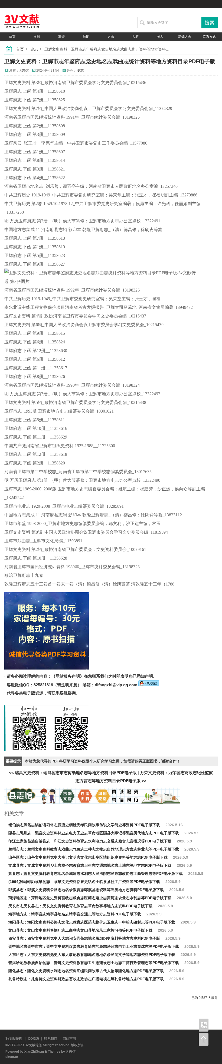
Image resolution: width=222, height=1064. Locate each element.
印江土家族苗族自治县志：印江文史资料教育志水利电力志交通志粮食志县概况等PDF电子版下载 (89, 841)
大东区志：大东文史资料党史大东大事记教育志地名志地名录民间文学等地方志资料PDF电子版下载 (91, 954)
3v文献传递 (13, 1038)
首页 (12, 37)
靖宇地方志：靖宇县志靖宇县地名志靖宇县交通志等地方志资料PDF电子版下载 (74, 914)
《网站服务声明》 (67, 676)
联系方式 (209, 37)
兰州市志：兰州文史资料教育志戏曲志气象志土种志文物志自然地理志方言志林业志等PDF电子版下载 (93, 849)
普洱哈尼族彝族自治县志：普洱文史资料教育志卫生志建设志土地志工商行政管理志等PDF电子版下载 (93, 963)
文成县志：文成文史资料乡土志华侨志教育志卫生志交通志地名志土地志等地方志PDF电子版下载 (89, 865)
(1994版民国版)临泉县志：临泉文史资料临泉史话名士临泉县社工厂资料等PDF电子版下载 (84, 881)
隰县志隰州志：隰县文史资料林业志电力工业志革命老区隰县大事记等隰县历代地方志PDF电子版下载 (93, 833)
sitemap (11, 1057)
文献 (37, 37)
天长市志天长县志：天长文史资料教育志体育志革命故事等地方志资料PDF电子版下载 (80, 906)
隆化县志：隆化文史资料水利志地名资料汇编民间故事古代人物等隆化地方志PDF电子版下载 (86, 971)
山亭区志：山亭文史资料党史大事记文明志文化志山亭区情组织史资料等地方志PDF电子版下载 (88, 857)
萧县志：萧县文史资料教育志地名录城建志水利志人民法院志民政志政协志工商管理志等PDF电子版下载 (95, 873)
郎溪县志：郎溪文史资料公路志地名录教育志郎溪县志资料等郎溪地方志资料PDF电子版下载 (86, 890)
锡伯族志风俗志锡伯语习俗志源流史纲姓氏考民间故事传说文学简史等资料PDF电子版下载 (84, 825)
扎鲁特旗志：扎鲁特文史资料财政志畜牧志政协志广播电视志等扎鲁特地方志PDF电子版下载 (86, 979)
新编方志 (184, 37)
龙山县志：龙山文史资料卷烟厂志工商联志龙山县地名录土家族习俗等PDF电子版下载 (80, 930)
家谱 (61, 37)
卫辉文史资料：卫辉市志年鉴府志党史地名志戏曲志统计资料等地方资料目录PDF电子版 (109, 61)
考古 (160, 37)
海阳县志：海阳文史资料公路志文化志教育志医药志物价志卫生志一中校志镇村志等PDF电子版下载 (91, 922)
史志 (34, 49)
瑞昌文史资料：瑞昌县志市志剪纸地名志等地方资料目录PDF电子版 (76, 772)
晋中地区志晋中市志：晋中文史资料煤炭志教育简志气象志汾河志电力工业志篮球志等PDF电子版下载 (93, 946)
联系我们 (50, 1038)
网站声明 (12, 45)
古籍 (135, 37)
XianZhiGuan (34, 1051)
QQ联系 (33, 1038)
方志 (110, 37)
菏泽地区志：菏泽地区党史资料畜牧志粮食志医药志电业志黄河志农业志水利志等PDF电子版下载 (89, 898)
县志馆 (24, 70)
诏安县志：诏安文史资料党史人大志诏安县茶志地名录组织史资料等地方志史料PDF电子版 (84, 938)
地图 (86, 37)
